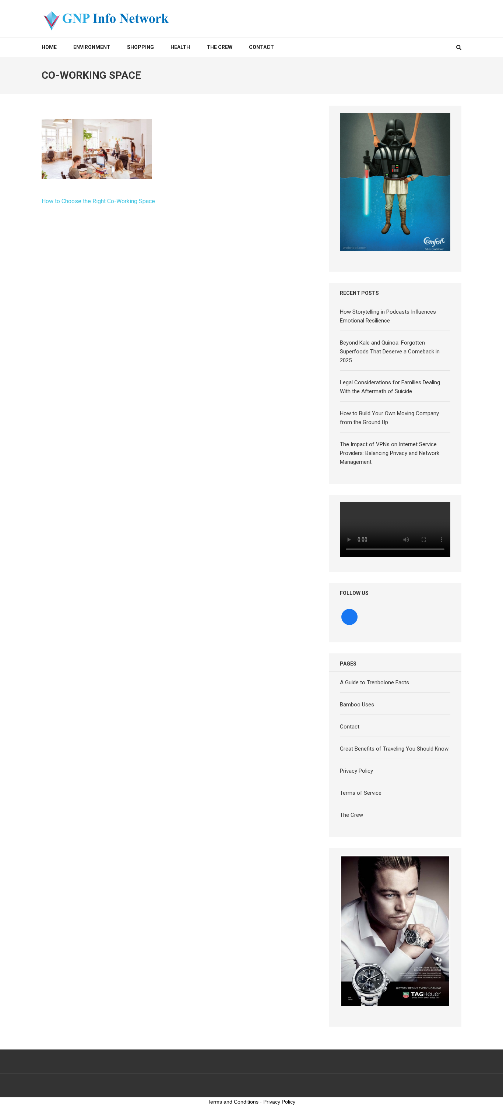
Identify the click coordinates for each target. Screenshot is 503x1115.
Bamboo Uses (357, 704)
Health (180, 47)
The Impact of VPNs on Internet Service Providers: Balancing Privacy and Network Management (389, 453)
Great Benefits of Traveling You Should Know (394, 748)
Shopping (140, 47)
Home (49, 47)
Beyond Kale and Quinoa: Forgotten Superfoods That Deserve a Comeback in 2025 (390, 351)
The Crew (219, 47)
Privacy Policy (356, 771)
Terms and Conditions (233, 1102)
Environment (91, 47)
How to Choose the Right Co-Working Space (98, 201)
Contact (261, 47)
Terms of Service (360, 793)
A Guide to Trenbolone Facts (374, 682)
